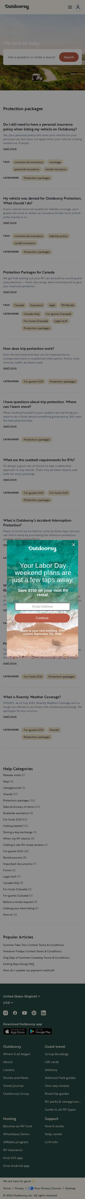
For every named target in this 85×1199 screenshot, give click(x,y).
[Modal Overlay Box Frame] (42, 599)
